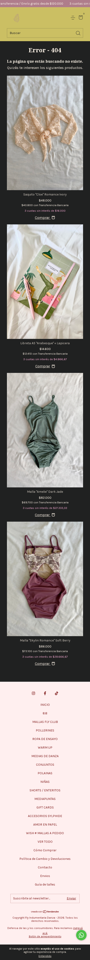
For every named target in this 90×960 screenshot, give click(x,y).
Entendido (45, 956)
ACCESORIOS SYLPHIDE (45, 816)
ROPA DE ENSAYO (45, 739)
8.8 (45, 713)
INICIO (45, 705)
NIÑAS (45, 782)
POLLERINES (45, 730)
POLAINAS (45, 773)
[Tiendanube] (45, 912)
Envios (45, 876)
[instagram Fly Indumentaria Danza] (33, 693)
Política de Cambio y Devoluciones (45, 859)
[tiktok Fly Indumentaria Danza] (56, 693)
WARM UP (45, 747)
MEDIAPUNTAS (45, 799)
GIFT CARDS (45, 807)
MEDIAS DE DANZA (45, 756)
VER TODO (45, 842)
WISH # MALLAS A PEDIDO (45, 833)
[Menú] (74, 17)
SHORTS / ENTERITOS (45, 790)
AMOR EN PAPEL (45, 825)
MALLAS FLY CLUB (45, 722)
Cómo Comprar (45, 850)
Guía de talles (45, 884)
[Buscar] (78, 33)
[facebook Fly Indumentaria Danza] (45, 693)
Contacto (45, 867)
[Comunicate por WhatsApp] (81, 935)
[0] (80, 18)
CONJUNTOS (45, 765)
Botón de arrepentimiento (45, 936)
